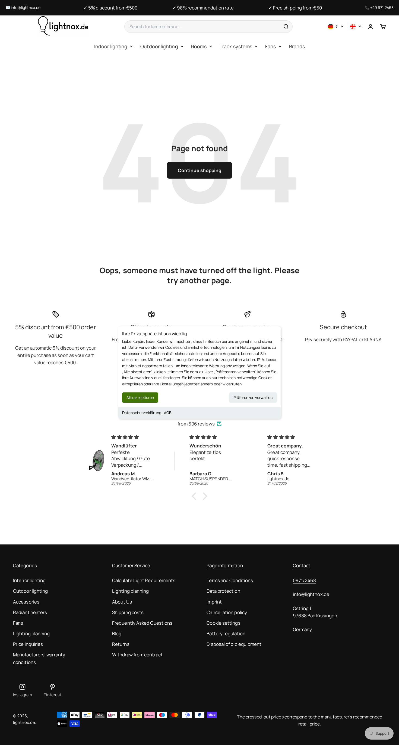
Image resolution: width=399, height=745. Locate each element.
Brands (297, 46)
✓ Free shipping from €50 (295, 8)
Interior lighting (29, 580)
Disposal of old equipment (234, 644)
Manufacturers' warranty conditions (39, 658)
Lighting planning (31, 633)
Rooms (199, 46)
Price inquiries (28, 644)
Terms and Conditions (230, 580)
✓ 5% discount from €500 (111, 8)
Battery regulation (226, 633)
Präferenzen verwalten (253, 397)
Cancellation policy (227, 612)
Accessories (26, 602)
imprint (214, 602)
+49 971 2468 (382, 7)
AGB (168, 412)
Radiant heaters (30, 612)
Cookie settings (223, 623)
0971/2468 (304, 580)
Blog (116, 633)
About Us (122, 602)
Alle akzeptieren (140, 397)
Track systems (236, 46)
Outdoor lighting (159, 46)
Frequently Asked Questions (142, 623)
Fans (270, 46)
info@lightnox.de (25, 7)
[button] (195, 496)
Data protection (223, 591)
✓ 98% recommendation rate (203, 8)
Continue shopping (199, 170)
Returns (120, 644)
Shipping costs (128, 612)
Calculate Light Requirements (143, 580)
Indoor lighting (110, 46)
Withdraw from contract (137, 655)
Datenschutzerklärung (141, 412)
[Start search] (286, 27)
